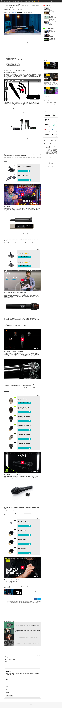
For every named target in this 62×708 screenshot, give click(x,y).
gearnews (5, 1)
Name (7, 686)
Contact (56, 162)
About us (45, 162)
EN (51, 1)
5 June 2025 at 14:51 (8, 657)
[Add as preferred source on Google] (19, 12)
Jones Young (9, 655)
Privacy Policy (49, 162)
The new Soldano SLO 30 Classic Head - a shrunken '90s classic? (51, 150)
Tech (29, 1)
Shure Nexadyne (6, 391)
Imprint (53, 162)
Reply (6, 661)
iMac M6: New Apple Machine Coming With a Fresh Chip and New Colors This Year (51, 142)
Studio (18, 1)
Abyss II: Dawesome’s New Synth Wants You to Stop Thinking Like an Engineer (50, 92)
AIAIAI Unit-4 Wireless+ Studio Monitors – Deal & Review (27, 643)
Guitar (10, 1)
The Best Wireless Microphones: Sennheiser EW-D (14, 60)
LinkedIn (54, 1)
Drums (22, 1)
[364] (54, 125)
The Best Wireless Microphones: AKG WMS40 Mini (14, 59)
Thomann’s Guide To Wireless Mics (11, 581)
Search (60, 1)
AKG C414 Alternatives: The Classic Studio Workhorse (26, 637)
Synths (15, 1)
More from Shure (8, 392)
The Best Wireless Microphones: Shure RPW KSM (14, 63)
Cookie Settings (51, 163)
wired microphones (17, 389)
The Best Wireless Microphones (11, 58)
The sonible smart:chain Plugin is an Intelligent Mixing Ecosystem (51, 67)
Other (32, 1)
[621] (54, 115)
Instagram (56, 1)
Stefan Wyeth (11, 12)
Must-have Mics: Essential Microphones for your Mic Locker (27, 625)
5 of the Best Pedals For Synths (51, 157)
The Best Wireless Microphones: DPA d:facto (13, 64)
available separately (36, 236)
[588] (47, 120)
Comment (8, 679)
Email (7, 689)
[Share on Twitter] (39, 599)
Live (26, 1)
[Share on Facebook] (35, 599)
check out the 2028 (27, 513)
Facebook (58, 1)
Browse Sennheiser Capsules (10, 246)
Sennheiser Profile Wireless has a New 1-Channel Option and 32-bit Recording (27, 631)
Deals (37, 1)
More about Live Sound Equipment (11, 582)
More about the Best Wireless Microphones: (13, 65)
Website (7, 692)
